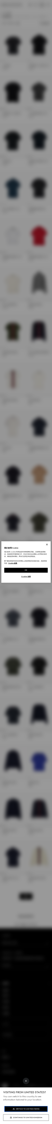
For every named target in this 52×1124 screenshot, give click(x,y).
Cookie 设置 (26, 576)
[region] (26, 562)
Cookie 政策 (12, 563)
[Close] (26, 1081)
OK (26, 570)
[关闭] (47, 544)
